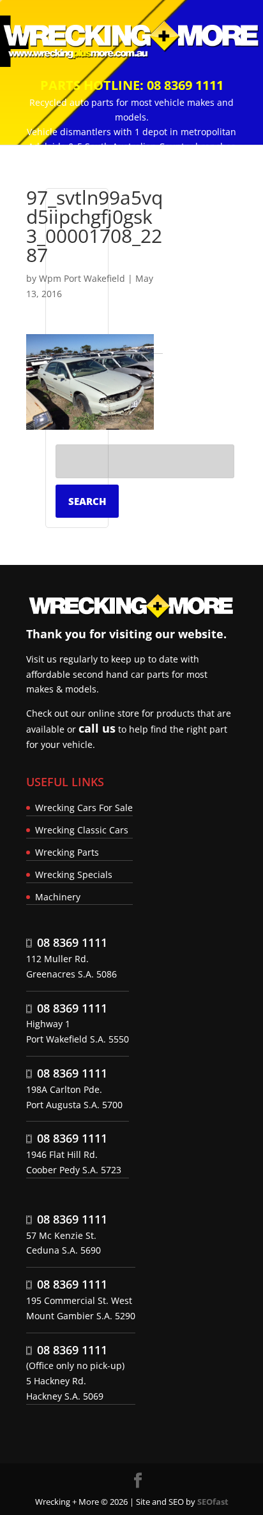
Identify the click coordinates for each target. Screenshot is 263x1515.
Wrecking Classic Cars (81, 830)
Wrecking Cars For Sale (84, 807)
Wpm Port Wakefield (82, 278)
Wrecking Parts (67, 852)
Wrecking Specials (73, 874)
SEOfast (213, 1501)
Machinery (57, 897)
